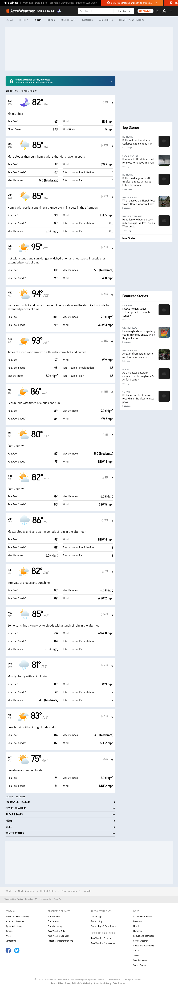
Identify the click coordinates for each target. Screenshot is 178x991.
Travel (136, 955)
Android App (96, 921)
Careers (9, 931)
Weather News (140, 960)
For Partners (53, 921)
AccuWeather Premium (101, 938)
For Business (11, 3)
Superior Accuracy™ (87, 3)
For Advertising (55, 926)
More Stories (128, 238)
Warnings (28, 3)
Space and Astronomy (143, 945)
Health (136, 926)
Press (8, 936)
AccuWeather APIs (56, 931)
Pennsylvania (69, 891)
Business (137, 921)
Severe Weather (140, 940)
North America (26, 891)
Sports (136, 950)
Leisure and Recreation (144, 936)
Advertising (67, 3)
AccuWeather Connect (58, 936)
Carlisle (87, 891)
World (9, 891)
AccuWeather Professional (103, 943)
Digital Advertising (14, 926)
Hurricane (137, 931)
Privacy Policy (71, 983)
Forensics (54, 3)
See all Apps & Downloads (103, 926)
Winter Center (139, 965)
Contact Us (11, 940)
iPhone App (96, 916)
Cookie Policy (85, 983)
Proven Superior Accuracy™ (18, 916)
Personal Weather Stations (60, 940)
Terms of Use (57, 983)
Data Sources (119, 983)
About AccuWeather (15, 921)
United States (48, 891)
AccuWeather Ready (142, 916)
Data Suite (41, 3)
